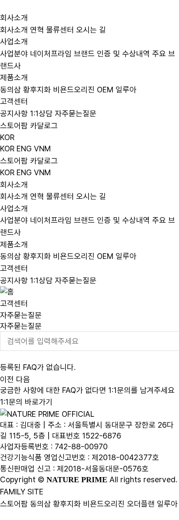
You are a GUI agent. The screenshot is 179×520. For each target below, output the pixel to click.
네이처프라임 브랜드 (62, 53)
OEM (105, 89)
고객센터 (14, 101)
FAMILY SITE (21, 491)
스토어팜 (14, 503)
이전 (7, 379)
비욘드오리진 (74, 89)
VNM (42, 148)
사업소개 (14, 41)
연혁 (37, 29)
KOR (7, 136)
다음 (23, 379)
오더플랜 (141, 503)
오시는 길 (91, 29)
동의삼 (10, 89)
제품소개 (14, 77)
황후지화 (37, 89)
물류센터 (60, 29)
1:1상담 (41, 113)
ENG (24, 148)
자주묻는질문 (75, 113)
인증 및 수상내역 (123, 53)
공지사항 (14, 113)
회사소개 (14, 17)
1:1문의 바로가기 (26, 401)
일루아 (126, 89)
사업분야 (14, 53)
